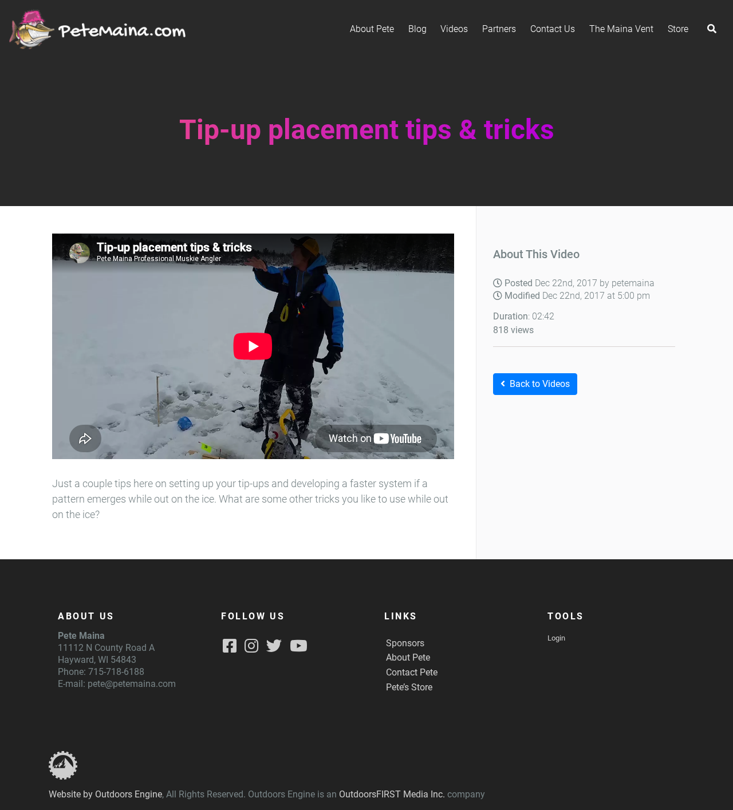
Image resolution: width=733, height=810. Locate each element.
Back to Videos (540, 383)
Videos (454, 28)
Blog (417, 28)
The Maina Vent (621, 28)
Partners (499, 28)
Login (556, 638)
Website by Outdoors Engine (105, 794)
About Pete (372, 28)
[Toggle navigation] (712, 29)
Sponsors (405, 643)
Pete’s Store (409, 687)
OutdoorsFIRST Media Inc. (392, 794)
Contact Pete (412, 672)
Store (678, 28)
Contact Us (552, 28)
